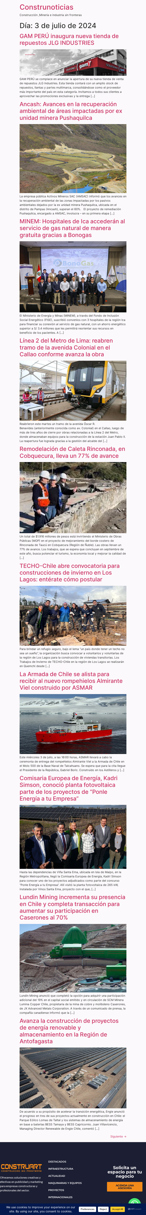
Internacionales (60, 1197)
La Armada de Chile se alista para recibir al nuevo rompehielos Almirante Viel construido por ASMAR (71, 681)
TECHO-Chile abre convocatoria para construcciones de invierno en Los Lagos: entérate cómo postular (70, 572)
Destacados (57, 1161)
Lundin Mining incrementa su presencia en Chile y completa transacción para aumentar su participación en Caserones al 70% (72, 907)
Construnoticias (46, 7)
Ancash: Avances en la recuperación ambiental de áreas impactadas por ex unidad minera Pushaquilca (71, 111)
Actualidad (56, 1175)
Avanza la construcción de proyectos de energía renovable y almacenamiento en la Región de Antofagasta (69, 1031)
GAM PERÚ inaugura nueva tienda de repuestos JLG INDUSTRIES (69, 39)
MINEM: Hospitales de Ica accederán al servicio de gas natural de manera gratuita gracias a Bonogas (72, 228)
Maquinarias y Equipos (65, 1183)
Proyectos (56, 1190)
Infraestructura (60, 1168)
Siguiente (118, 1136)
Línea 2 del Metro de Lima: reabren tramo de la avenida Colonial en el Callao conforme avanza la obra (66, 347)
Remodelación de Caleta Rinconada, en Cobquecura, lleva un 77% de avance (72, 452)
